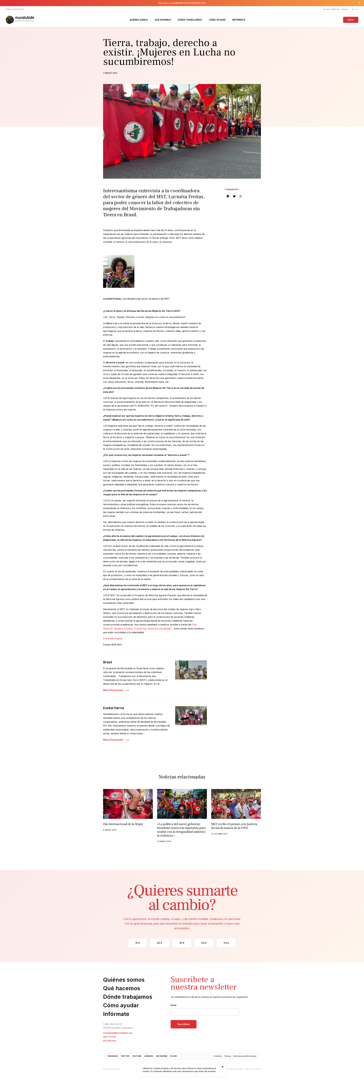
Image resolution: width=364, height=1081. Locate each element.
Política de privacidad (232, 1069)
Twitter (125, 1056)
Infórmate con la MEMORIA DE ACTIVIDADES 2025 (182, 3)
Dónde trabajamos (190, 19)
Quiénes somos (139, 19)
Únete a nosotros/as (15, 9)
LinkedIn (148, 1056)
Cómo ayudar (217, 19)
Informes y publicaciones (244, 1056)
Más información (113, 690)
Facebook (113, 1056)
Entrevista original (112, 638)
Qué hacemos (163, 19)
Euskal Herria (113, 708)
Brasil (107, 662)
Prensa (228, 1056)
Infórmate (238, 19)
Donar (351, 20)
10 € (137, 942)
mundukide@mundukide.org (117, 1033)
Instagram (161, 1056)
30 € (181, 942)
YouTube (136, 1056)
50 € (204, 942)
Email (173, 1005)
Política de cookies (252, 1069)
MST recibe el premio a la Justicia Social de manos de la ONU (234, 826)
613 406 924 (109, 1041)
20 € (159, 942)
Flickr (173, 1056)
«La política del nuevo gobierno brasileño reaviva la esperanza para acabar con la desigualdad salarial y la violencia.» (181, 830)
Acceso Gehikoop (331, 9)
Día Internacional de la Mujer (123, 824)
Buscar (345, 9)
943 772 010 (109, 1037)
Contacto (218, 1056)
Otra (226, 942)
